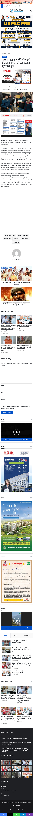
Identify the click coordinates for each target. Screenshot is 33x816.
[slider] (15, 439)
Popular (5, 635)
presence (25, 238)
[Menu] (2, 11)
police (16, 238)
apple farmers (23, 235)
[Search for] (31, 11)
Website (3, 399)
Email (3, 392)
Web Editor (6, 87)
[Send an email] (9, 87)
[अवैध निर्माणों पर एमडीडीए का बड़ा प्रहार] (16, 775)
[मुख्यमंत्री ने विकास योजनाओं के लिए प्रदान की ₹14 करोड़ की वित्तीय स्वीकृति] (8, 340)
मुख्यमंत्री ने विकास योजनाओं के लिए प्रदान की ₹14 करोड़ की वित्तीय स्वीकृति (8, 348)
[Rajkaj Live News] (16, 11)
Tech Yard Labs (16, 805)
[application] (16, 432)
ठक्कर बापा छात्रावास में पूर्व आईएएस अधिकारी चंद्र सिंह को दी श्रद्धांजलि (24, 347)
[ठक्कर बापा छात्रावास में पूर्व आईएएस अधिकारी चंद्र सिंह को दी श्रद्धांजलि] (24, 340)
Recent (16, 635)
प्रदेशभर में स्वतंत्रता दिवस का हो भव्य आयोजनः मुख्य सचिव (24, 326)
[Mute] (27, 439)
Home (4, 53)
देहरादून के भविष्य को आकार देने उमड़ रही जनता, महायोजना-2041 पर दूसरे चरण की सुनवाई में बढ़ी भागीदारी (8, 328)
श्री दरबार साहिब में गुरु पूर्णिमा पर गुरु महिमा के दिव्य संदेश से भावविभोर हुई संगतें (21, 664)
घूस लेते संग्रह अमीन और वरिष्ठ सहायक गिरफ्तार (19, 641)
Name (3, 385)
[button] (16, 432)
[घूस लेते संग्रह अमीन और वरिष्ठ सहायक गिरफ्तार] (6, 643)
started (16, 242)
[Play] (3, 439)
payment (8, 238)
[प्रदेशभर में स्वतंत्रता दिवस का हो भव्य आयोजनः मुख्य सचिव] (24, 319)
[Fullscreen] (29, 439)
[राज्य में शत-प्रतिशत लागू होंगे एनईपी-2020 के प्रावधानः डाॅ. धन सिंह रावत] (6, 650)
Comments (27, 635)
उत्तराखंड (8, 53)
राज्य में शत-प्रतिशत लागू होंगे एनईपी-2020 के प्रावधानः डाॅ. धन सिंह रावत (21, 649)
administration (10, 235)
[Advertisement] (16, 206)
